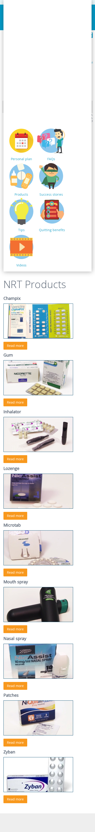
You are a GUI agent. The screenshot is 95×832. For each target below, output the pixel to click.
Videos (21, 265)
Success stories (51, 194)
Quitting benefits (52, 230)
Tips (21, 230)
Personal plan (21, 159)
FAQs (51, 159)
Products (21, 194)
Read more (15, 345)
